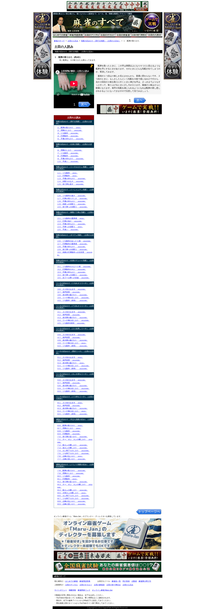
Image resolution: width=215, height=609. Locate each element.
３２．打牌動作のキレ (71, 269)
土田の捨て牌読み (113, 585)
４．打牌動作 (68, 136)
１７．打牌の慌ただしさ (72, 198)
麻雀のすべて (59, 41)
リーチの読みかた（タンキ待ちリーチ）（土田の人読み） (75, 375)
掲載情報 (72, 590)
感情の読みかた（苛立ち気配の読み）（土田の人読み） (75, 420)
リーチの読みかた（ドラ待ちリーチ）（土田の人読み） (75, 397)
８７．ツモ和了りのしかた (73, 498)
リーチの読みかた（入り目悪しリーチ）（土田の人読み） (75, 329)
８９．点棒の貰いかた (71, 504)
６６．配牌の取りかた (70, 425)
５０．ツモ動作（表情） (72, 346)
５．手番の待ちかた (70, 139)
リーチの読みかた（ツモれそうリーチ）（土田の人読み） (75, 284)
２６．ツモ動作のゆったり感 (74, 241)
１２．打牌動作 (67, 176)
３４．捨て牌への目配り (72, 275)
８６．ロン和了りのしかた (73, 496)
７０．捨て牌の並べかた (72, 437)
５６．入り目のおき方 (71, 380)
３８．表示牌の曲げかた (72, 295)
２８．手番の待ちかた (71, 247)
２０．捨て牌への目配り (72, 207)
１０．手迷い (68, 161)
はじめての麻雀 (71, 581)
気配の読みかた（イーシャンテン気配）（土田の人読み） (75, 190)
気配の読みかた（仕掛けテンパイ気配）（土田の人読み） (75, 261)
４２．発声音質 (69, 315)
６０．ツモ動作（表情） (72, 391)
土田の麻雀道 (99, 585)
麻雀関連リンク (84, 590)
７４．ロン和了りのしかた (73, 451)
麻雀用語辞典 (85, 581)
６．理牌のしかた (69, 150)
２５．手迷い (68, 229)
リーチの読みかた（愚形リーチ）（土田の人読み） (75, 352)
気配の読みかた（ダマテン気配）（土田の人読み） (75, 236)
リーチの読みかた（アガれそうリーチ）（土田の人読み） (75, 307)
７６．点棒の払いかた (70, 456)
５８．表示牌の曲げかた (72, 386)
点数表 (134, 581)
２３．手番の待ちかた (71, 224)
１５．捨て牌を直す (70, 184)
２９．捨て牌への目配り (72, 249)
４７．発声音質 (69, 337)
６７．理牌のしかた (69, 428)
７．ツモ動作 (68, 153)
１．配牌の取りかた (69, 127)
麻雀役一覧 (116, 581)
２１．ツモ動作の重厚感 (71, 218)
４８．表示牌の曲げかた (72, 340)
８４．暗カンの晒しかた (72, 490)
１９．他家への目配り (71, 204)
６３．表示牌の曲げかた (72, 408)
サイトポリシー (60, 590)
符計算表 (126, 581)
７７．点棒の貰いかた (71, 459)
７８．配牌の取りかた (71, 470)
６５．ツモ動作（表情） (72, 414)
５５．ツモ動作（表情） (72, 368)
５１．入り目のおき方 (70, 357)
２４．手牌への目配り (70, 227)
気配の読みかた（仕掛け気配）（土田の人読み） (74, 145)
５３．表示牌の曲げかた (71, 363)
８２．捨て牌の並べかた (72, 482)
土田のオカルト (86, 585)
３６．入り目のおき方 (71, 289)
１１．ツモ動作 (67, 173)
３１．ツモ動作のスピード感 (74, 266)
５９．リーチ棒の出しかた (73, 388)
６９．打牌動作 (69, 434)
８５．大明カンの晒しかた (72, 493)
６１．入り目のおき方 (70, 403)
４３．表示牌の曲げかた (72, 317)
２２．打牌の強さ (69, 221)
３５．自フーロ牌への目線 (73, 278)
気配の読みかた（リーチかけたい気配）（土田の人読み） (75, 168)
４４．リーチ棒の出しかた (73, 320)
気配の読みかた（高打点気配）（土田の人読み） (100, 41)
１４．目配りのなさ (70, 181)
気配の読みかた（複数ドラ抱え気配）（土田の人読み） (75, 213)
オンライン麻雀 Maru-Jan (102, 590)
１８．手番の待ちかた (71, 201)
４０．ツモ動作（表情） (72, 300)
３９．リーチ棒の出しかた (73, 298)
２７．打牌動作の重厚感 (72, 244)
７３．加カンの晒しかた (72, 448)
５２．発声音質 (69, 360)
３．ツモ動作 (68, 133)
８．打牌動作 (68, 156)
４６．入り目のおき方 (71, 335)
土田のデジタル (71, 585)
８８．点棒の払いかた (71, 501)
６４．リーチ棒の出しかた (72, 411)
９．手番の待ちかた (70, 159)
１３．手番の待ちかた (71, 178)
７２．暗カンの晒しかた (72, 445)
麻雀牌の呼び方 (145, 581)
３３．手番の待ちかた (71, 272)
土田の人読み (73, 41)
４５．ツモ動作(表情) (71, 323)
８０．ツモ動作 (69, 476)
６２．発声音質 (69, 405)
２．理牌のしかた (69, 130)
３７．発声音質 (69, 292)
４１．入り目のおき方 (71, 312)
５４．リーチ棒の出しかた (73, 366)
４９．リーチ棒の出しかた (72, 343)
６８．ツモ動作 (69, 431)
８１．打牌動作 (67, 479)
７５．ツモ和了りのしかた (73, 453)
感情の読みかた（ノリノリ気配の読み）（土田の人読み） (75, 465)
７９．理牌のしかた (70, 473)
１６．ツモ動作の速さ (71, 196)
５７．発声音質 (69, 383)
